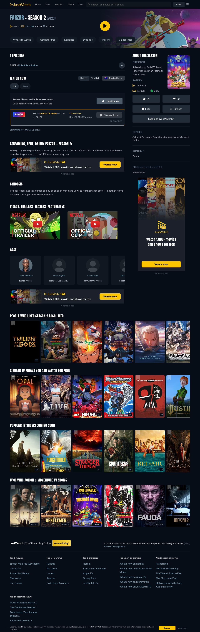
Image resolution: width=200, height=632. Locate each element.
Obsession (15, 568)
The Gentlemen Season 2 (23, 607)
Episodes (69, 39)
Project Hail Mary (19, 573)
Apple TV (88, 573)
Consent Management (114, 546)
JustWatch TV (90, 582)
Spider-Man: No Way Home (25, 563)
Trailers (106, 39)
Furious (51, 563)
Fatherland (162, 563)
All (14, 86)
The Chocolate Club (166, 578)
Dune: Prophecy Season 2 (23, 602)
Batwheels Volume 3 (21, 620)
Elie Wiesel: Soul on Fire (168, 573)
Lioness (51, 573)
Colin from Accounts (58, 582)
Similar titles (125, 39)
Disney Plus (89, 578)
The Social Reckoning (167, 568)
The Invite (15, 578)
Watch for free (47, 39)
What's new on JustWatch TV (135, 586)
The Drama (16, 582)
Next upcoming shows (21, 596)
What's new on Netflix (132, 563)
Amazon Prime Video (94, 568)
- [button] (24, 65)
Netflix (86, 563)
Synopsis (88, 39)
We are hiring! (61, 543)
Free (25, 86)
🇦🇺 (111, 78)
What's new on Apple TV (133, 576)
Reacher (51, 578)
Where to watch (22, 39)
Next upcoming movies (167, 557)
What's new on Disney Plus (134, 581)
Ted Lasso (52, 568)
